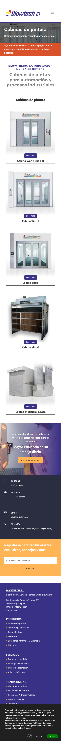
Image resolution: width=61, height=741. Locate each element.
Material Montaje (16, 699)
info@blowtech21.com (19, 517)
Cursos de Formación (18, 667)
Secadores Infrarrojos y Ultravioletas (25, 640)
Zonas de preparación (18, 627)
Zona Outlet (13, 703)
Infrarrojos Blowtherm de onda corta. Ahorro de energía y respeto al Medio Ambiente (30, 438)
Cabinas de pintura (17, 623)
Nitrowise (12, 645)
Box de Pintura (15, 632)
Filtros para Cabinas (17, 686)
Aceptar (52, 736)
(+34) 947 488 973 (18, 485)
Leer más (30, 155)
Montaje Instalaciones (18, 663)
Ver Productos (30, 460)
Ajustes (27, 728)
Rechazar (39, 736)
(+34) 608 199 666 (18, 497)
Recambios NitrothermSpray (21, 695)
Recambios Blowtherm (18, 690)
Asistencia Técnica (17, 672)
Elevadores (13, 636)
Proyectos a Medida (17, 659)
